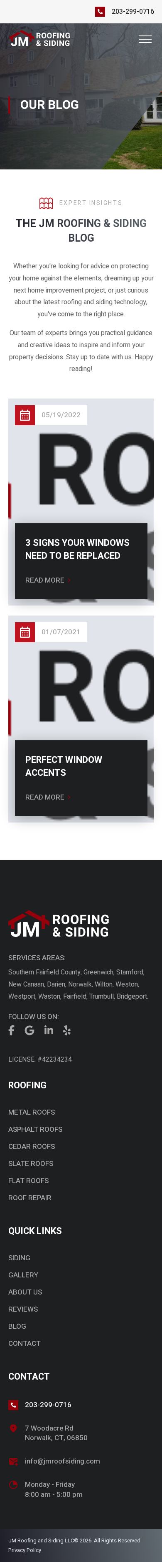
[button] (145, 39)
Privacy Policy (24, 1550)
